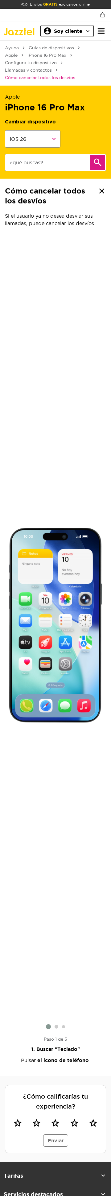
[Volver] (101, 191)
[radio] (18, 1123)
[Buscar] (97, 162)
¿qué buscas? (26, 162)
